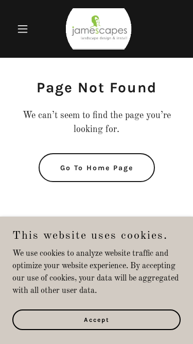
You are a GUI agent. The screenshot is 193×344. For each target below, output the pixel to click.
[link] (97, 29)
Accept (97, 319)
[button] (25, 29)
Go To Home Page (96, 167)
